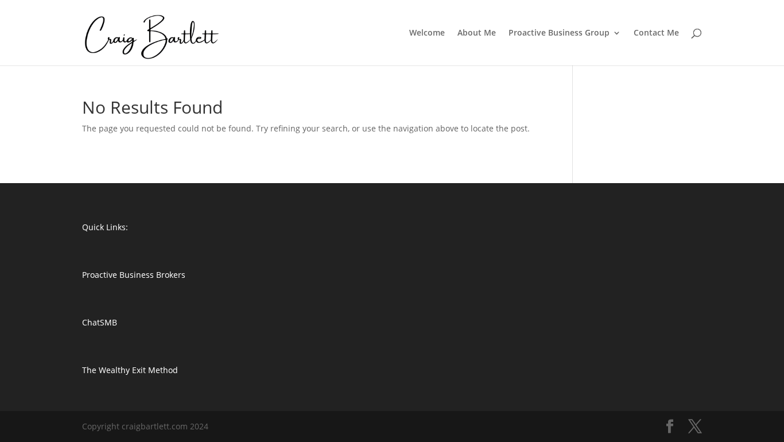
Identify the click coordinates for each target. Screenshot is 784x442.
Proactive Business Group (559, 33)
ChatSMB (99, 322)
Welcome (427, 33)
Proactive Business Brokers (133, 274)
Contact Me (656, 33)
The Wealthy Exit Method (130, 370)
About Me (476, 33)
